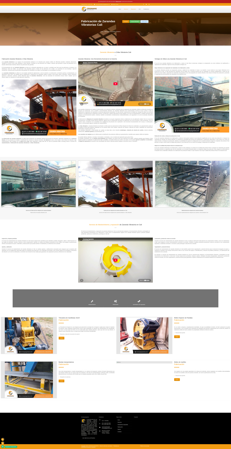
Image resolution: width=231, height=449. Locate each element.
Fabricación (120, 427)
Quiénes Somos (115, 4)
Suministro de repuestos (123, 424)
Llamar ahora (144, 21)
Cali (139, 9)
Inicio (120, 9)
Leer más (84, 438)
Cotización (126, 21)
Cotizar (61, 338)
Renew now (118, 1)
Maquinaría (133, 9)
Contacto (119, 431)
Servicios (126, 9)
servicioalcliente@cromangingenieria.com (102, 4)
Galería (119, 429)
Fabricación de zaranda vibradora (112, 31)
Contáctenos (146, 9)
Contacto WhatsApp (135, 21)
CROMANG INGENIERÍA (93, 445)
